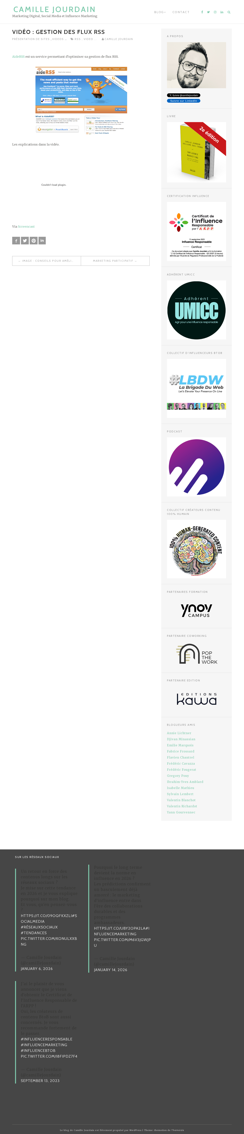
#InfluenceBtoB (38, 1050)
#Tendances (34, 933)
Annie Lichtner (179, 733)
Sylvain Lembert (180, 794)
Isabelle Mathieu (180, 788)
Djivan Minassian (181, 739)
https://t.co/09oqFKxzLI (46, 915)
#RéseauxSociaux (39, 927)
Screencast (26, 226)
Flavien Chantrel (180, 757)
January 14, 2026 (110, 970)
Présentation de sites (31, 39)
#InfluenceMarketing (44, 1045)
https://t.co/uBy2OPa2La (119, 928)
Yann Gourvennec (181, 812)
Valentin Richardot (182, 806)
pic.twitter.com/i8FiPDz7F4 (49, 1056)
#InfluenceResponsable (46, 1039)
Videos (58, 39)
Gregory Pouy (178, 776)
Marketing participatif (113, 260)
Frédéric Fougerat (181, 769)
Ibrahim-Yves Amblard (185, 782)
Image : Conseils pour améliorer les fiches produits (51, 260)
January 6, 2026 (37, 968)
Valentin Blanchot (181, 800)
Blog (159, 12)
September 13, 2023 (40, 1080)
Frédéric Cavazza (181, 763)
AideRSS (18, 56)
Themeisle (177, 1130)
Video (89, 39)
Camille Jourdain (55, 9)
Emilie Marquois (180, 745)
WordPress (135, 1130)
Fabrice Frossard (180, 751)
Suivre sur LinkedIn (183, 100)
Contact (181, 12)
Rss (78, 39)
